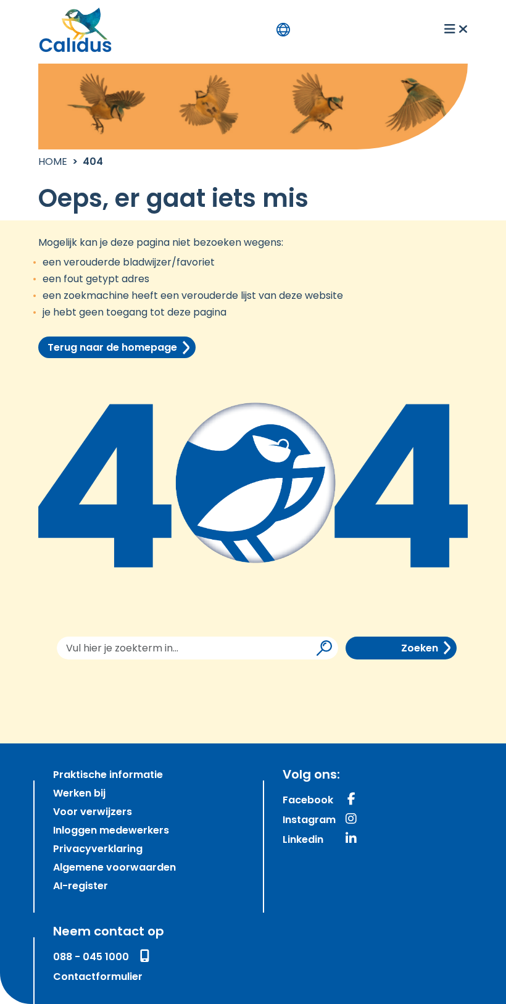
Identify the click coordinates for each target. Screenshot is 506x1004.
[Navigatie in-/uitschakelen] (456, 29)
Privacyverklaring (98, 850)
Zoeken (419, 649)
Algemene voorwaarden (114, 868)
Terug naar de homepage (112, 348)
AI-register (80, 887)
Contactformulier (98, 977)
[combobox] (197, 648)
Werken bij (79, 794)
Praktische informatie (108, 775)
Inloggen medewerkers (111, 831)
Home (52, 162)
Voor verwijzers (92, 813)
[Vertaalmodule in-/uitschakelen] (283, 29)
